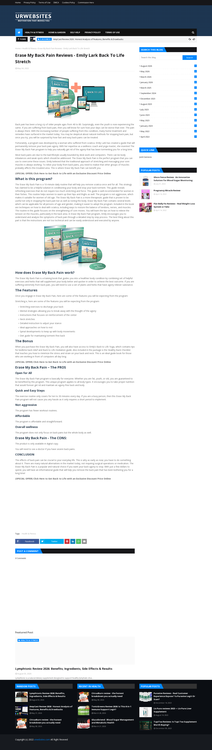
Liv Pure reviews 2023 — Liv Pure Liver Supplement (173, 710)
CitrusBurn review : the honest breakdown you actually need (45, 721)
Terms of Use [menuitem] (112, 32)
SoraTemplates (32, 745)
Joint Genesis (145, 157)
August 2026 (168, 66)
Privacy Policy (30, 2)
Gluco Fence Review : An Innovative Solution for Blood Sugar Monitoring (173, 179)
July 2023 (168, 109)
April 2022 (168, 136)
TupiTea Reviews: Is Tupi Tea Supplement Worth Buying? (175, 723)
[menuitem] (19, 32)
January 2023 (168, 125)
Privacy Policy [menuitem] (93, 32)
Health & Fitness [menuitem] (34, 32)
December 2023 (168, 98)
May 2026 (168, 71)
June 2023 (168, 115)
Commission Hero (86, 2)
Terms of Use (44, 2)
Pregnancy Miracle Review (167, 190)
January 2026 (168, 82)
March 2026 (168, 76)
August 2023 (168, 104)
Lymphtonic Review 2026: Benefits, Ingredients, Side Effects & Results (63, 669)
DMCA (56, 2)
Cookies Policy (68, 2)
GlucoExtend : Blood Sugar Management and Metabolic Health (113, 721)
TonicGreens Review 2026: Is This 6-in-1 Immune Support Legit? (111, 708)
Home (18, 2)
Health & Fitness (29, 48)
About (181, 745)
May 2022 (168, 131)
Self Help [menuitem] (75, 32)
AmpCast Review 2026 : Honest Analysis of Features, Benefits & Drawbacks (88, 39)
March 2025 (168, 87)
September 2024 (168, 93)
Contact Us (192, 745)
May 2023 (168, 120)
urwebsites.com (42, 739)
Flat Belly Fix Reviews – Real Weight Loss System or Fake (174, 205)
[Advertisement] (75, 507)
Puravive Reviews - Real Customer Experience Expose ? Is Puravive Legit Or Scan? (174, 696)
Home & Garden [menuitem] (56, 32)
